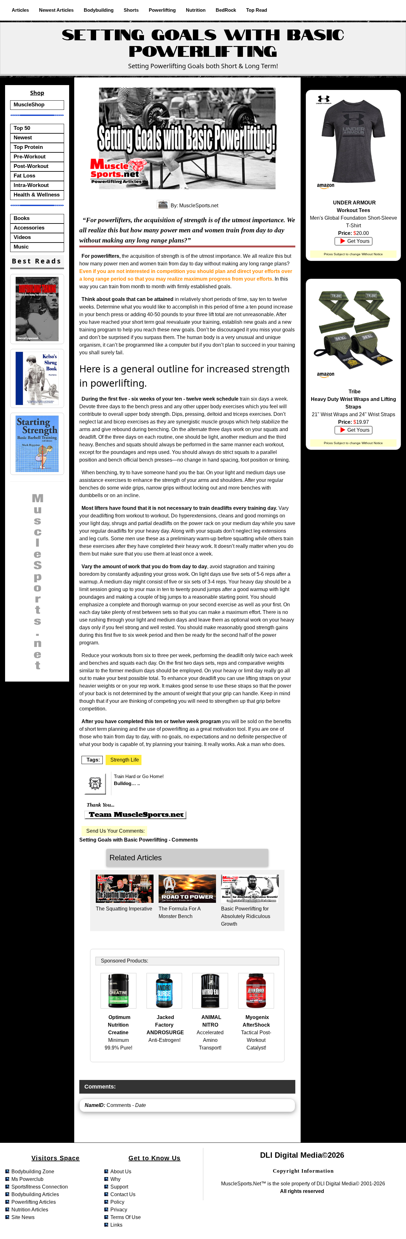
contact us (122, 1194)
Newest (23, 137)
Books (21, 218)
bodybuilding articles (35, 1194)
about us (120, 1171)
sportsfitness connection (39, 1186)
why (115, 1179)
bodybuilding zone (32, 1171)
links (116, 1225)
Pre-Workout (30, 156)
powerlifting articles (33, 1202)
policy (117, 1202)
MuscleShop (29, 104)
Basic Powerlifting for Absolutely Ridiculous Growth (245, 916)
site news (23, 1217)
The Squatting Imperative (124, 908)
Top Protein (28, 147)
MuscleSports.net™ (243, 1183)
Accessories (29, 227)
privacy (118, 1209)
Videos (22, 237)
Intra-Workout (31, 185)
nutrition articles (29, 1209)
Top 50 (22, 128)
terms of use (125, 1217)
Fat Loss (24, 175)
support (119, 1186)
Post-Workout (31, 166)
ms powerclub (27, 1179)
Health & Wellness (37, 194)
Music (21, 246)
